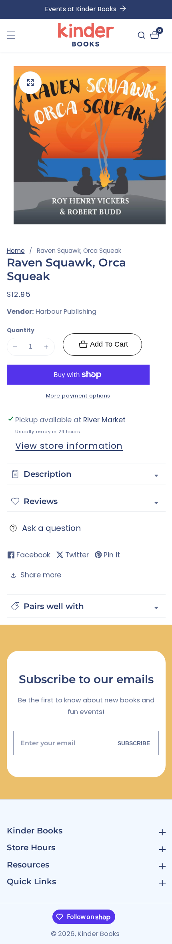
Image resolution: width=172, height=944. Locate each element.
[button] (86, 606)
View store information (69, 446)
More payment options (78, 395)
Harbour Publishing (66, 312)
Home (16, 250)
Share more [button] (40, 575)
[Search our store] (143, 35)
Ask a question (51, 528)
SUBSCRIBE (134, 743)
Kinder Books (99, 934)
